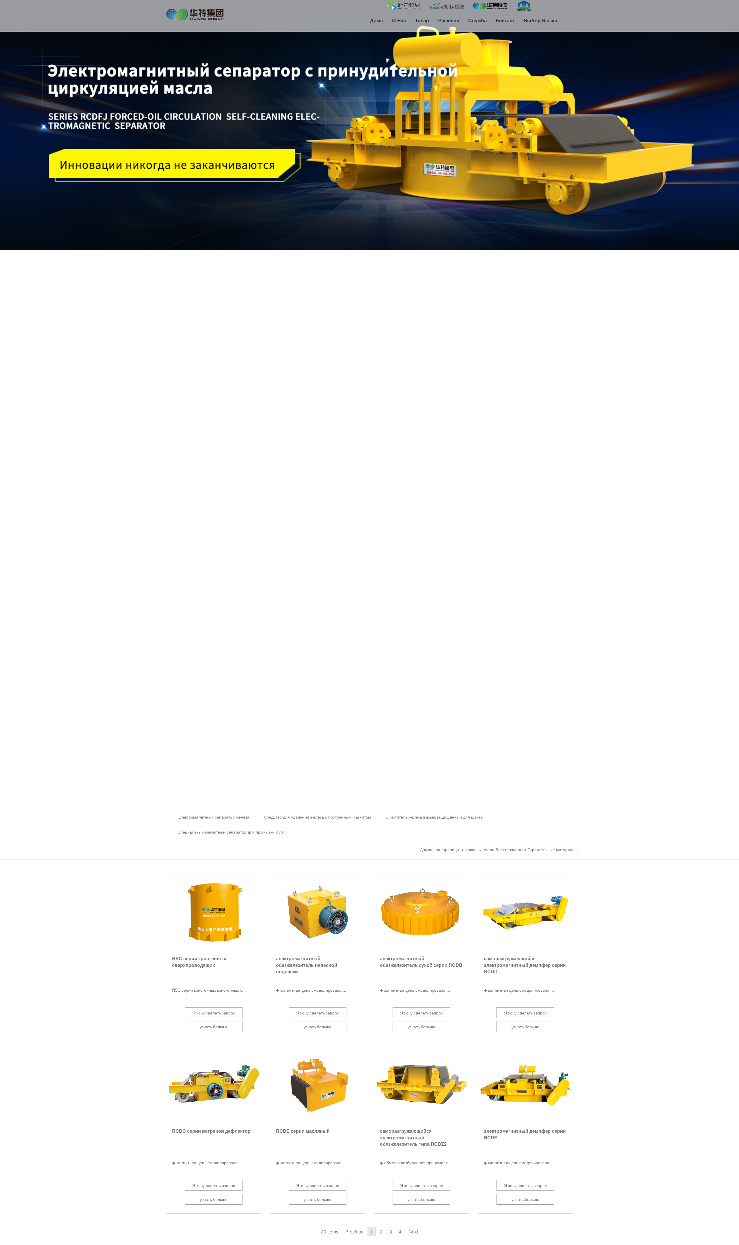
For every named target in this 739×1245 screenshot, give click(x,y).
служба (477, 20)
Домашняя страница (439, 849)
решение (448, 20)
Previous (354, 1231)
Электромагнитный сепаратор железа (213, 817)
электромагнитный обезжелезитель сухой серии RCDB (421, 961)
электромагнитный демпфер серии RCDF (525, 1134)
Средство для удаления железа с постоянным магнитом (317, 817)
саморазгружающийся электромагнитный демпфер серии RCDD (525, 965)
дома (376, 20)
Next (413, 1231)
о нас (399, 20)
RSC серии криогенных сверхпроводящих (199, 961)
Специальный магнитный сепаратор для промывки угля (231, 832)
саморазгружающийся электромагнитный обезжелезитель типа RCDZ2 (413, 1137)
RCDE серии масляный (303, 1131)
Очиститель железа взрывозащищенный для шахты (434, 817)
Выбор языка (540, 20)
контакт (505, 20)
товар (422, 20)
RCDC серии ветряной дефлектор (211, 1131)
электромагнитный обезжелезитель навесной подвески (306, 965)
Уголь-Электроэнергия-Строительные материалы (530, 849)
